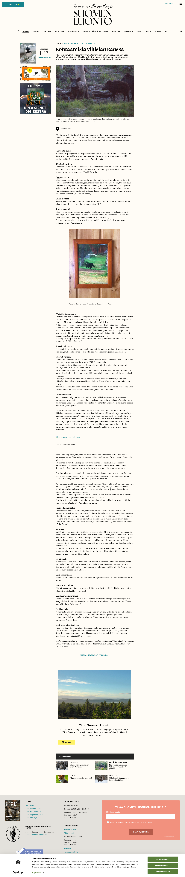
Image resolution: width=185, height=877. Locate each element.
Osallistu (128, 31)
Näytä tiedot (36, 873)
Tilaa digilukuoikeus (33, 811)
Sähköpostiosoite (113, 812)
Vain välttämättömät (162, 871)
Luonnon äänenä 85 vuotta (95, 31)
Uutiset (73, 775)
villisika (103, 655)
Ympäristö (59, 31)
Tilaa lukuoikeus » (44, 58)
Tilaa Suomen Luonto (33, 808)
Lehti (148, 31)
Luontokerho (160, 31)
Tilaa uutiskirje (31, 817)
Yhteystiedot (69, 833)
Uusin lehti (29, 805)
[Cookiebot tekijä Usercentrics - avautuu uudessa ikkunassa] (18, 872)
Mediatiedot (69, 848)
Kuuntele (116, 31)
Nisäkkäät (91, 43)
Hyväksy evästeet (162, 859)
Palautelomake (70, 829)
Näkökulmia (73, 31)
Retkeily (36, 31)
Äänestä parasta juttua (34, 814)
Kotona (47, 31)
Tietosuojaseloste (71, 851)
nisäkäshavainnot (89, 655)
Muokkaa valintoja (161, 865)
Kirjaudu (169, 3)
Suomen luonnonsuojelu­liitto (36, 834)
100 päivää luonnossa (118, 762)
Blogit (139, 31)
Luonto (25, 31)
